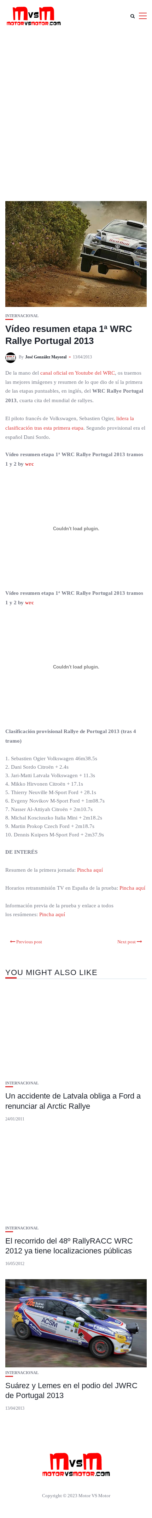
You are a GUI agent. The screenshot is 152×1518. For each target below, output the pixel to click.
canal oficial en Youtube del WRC (77, 373)
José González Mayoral (45, 357)
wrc (29, 464)
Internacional (22, 316)
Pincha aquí (90, 870)
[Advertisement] (76, 111)
